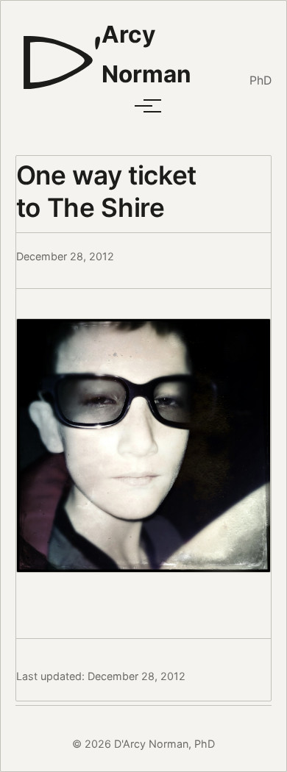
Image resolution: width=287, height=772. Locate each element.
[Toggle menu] (143, 106)
